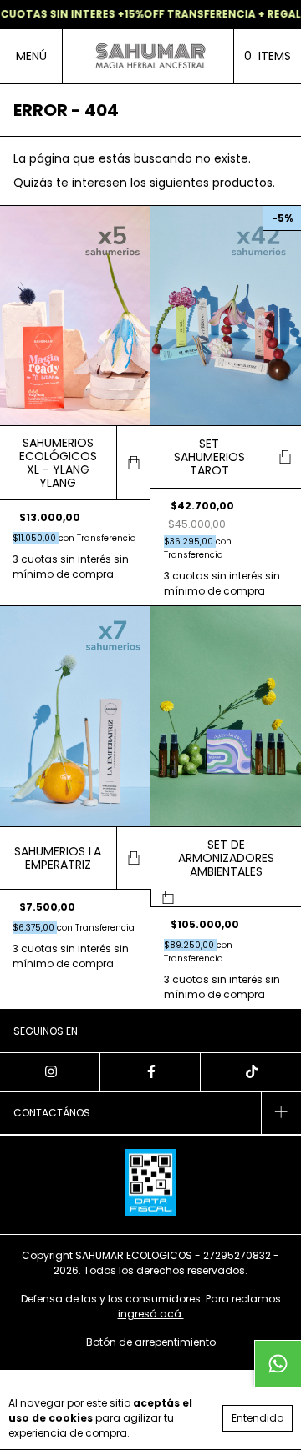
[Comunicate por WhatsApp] (277, 1363)
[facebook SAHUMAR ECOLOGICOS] (150, 1072)
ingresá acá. (151, 1314)
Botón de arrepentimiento (151, 1342)
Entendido (257, 1418)
